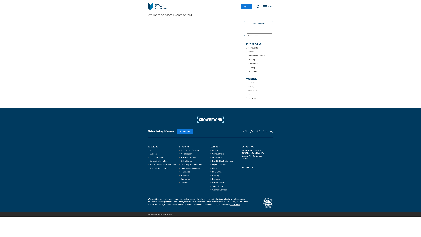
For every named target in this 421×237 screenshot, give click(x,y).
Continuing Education (159, 161)
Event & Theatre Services (222, 161)
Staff (250, 94)
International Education (190, 168)
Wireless (184, 182)
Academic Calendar (188, 157)
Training (251, 67)
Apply (246, 6)
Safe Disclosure (218, 182)
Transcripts (186, 179)
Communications (157, 157)
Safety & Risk (217, 186)
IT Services (185, 172)
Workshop (252, 71)
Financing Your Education (191, 164)
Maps (214, 168)
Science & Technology (159, 168)
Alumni (251, 82)
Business (153, 154)
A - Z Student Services (190, 150)
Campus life (253, 48)
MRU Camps (217, 172)
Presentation (253, 63)
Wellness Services (219, 190)
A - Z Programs (187, 154)
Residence (185, 175)
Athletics (215, 150)
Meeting (251, 59)
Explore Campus (219, 164)
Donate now (185, 131)
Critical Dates (186, 161)
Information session (256, 56)
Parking (215, 175)
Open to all (252, 90)
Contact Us (248, 167)
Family (250, 52)
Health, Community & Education (163, 164)
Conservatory (217, 157)
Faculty (251, 86)
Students (252, 98)
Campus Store (218, 154)
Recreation (216, 179)
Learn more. (235, 204)
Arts (151, 150)
